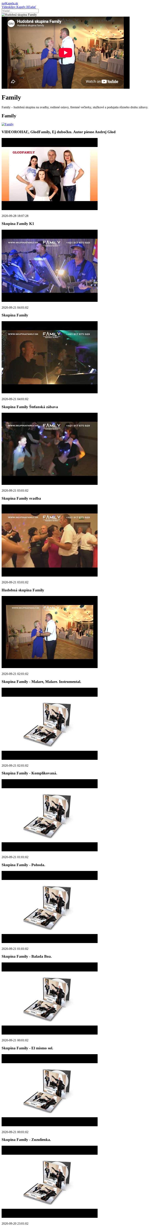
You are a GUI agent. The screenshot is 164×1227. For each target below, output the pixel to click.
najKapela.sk (10, 3)
